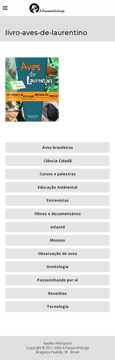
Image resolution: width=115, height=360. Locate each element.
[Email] (101, 8)
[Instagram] (95, 8)
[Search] (109, 8)
